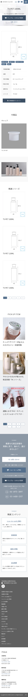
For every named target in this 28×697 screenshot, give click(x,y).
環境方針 (3, 634)
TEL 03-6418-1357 (5, 673)
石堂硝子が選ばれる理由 (6, 591)
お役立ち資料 (4, 611)
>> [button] (22, 297)
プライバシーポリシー (6, 643)
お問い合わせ (16, 2)
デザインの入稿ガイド (6, 596)
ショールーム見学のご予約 (7, 631)
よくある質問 (4, 601)
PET (4, 64)
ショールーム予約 (18, 2)
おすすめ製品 (4, 616)
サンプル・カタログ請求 (21, 2)
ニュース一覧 (4, 624)
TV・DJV (5, 61)
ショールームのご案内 (14, 524)
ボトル (12, 61)
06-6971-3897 (16, 492)
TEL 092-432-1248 (5, 685)
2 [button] (9, 297)
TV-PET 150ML (8, 288)
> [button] (18, 297)
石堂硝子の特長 (4, 594)
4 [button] (18, 424)
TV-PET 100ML (8, 219)
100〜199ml (20, 61)
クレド (2, 636)
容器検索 (14, 538)
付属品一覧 (3, 606)
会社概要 (14, 565)
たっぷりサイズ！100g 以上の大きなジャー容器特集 (13, 343)
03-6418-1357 (16, 496)
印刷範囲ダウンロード (15, 100)
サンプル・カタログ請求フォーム (9, 629)
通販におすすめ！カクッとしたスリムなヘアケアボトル (13, 413)
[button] (26, 2)
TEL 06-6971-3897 (5, 662)
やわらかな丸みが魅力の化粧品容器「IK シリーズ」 (13, 378)
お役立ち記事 (4, 619)
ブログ (2, 614)
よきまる (3, 621)
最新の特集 (14, 552)
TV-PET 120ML (8, 253)
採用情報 (3, 638)
